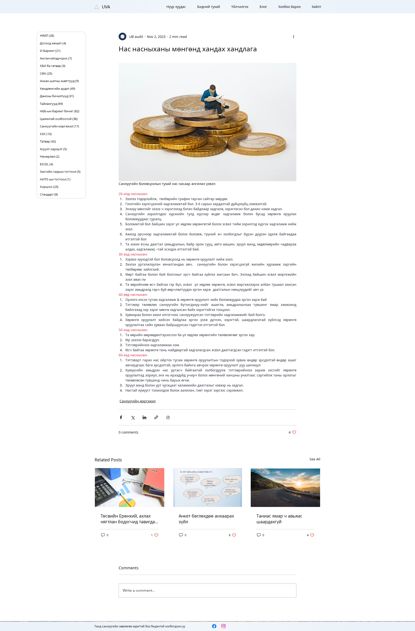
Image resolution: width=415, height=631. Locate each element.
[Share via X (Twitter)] (132, 417)
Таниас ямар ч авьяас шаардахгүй (279, 518)
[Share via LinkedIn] (144, 417)
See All (315, 459)
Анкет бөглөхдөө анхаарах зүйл (206, 518)
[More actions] (293, 36)
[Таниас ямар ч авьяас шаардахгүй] (285, 487)
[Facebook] (214, 626)
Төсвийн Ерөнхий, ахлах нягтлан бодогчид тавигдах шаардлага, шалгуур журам (129, 518)
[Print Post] (168, 417)
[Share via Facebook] (121, 417)
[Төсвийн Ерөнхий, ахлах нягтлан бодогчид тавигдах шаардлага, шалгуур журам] (129, 487)
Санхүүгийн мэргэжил (138, 401)
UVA (106, 7)
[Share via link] (156, 417)
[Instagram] (223, 626)
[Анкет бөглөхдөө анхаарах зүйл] (207, 487)
